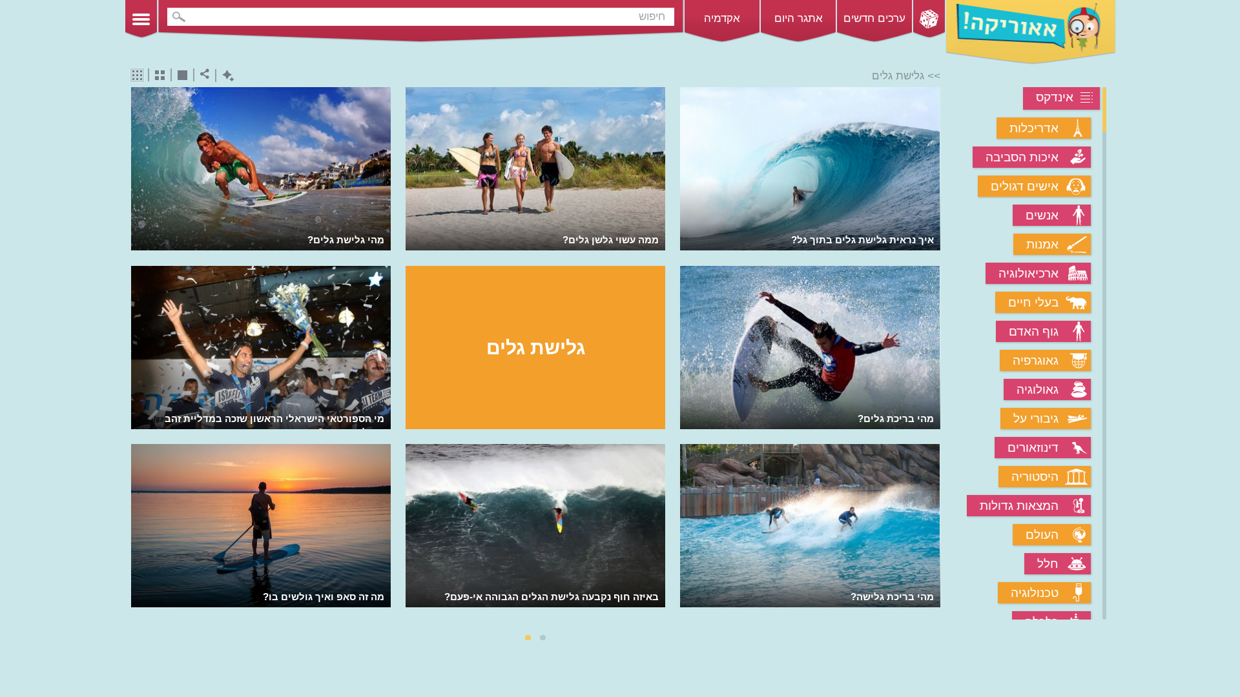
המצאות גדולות (1019, 505)
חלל (1048, 564)
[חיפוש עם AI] (225, 76)
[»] (932, 354)
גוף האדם (1034, 331)
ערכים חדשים (874, 18)
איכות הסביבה (1022, 157)
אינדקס (1054, 97)
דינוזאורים (1033, 447)
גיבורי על (1036, 418)
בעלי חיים (1033, 302)
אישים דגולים (1025, 186)
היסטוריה (1035, 476)
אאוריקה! (1031, 32)
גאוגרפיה (1036, 360)
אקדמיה (722, 18)
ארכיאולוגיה (1028, 273)
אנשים (1042, 215)
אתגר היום (798, 18)
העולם (1042, 534)
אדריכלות (1034, 128)
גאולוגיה (1038, 389)
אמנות (1042, 244)
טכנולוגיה (1035, 593)
